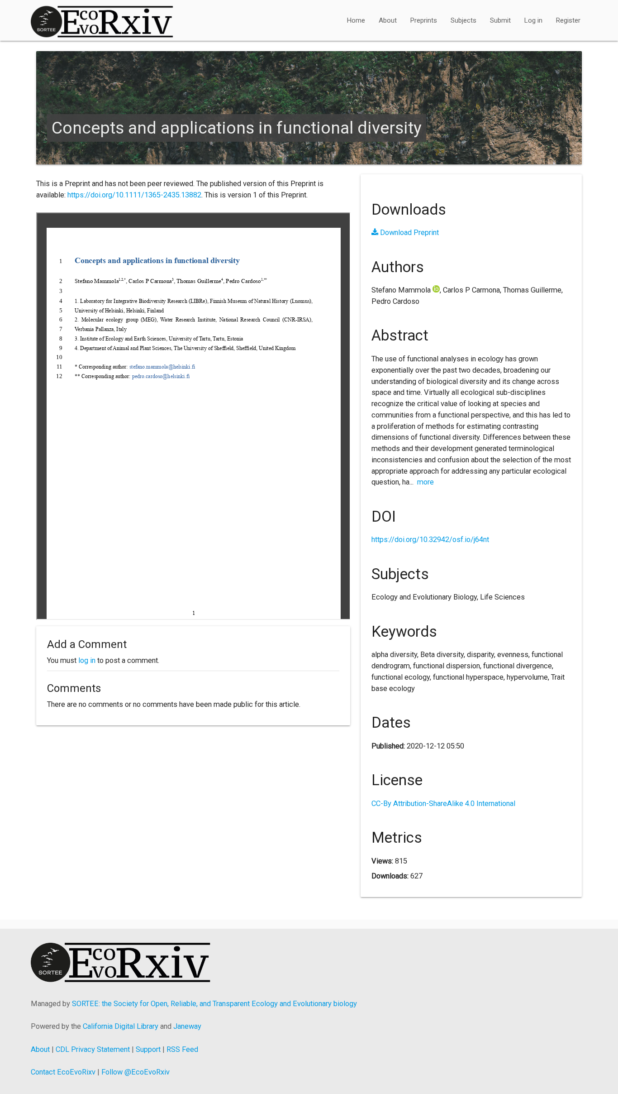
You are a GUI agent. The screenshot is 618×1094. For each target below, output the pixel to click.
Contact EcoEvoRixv (63, 1072)
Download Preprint (408, 232)
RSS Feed (182, 1049)
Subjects (463, 20)
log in (86, 660)
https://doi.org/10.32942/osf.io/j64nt (430, 539)
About (388, 20)
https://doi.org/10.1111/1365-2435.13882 (134, 195)
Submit (500, 20)
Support (148, 1049)
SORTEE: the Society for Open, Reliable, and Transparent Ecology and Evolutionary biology (214, 1003)
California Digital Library (120, 1026)
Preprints (423, 20)
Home (356, 20)
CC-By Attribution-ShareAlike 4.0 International (443, 803)
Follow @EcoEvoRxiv (135, 1072)
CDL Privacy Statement (93, 1049)
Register (568, 20)
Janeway (187, 1026)
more (425, 482)
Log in (533, 20)
